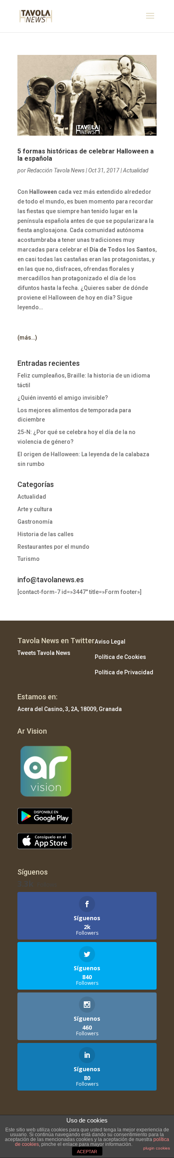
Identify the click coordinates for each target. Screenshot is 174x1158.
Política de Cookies (120, 657)
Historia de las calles (45, 534)
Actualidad (136, 170)
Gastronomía (35, 521)
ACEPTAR (87, 1151)
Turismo (28, 559)
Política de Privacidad (124, 672)
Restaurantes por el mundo (53, 546)
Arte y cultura (34, 509)
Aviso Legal (110, 641)
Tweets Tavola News (43, 653)
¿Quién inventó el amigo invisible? (62, 397)
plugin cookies (156, 1148)
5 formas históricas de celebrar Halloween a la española (85, 154)
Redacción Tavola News (56, 170)
